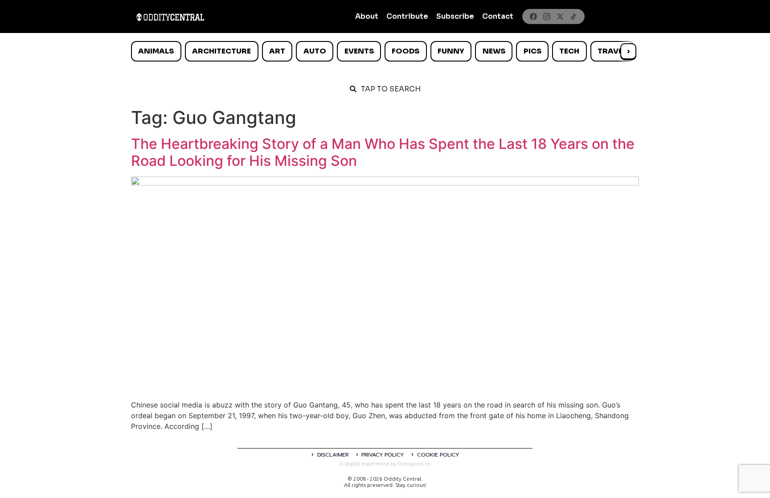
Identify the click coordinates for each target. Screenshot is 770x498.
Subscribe (455, 16)
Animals (156, 51)
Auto (314, 51)
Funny (451, 51)
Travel (612, 51)
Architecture (221, 51)
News (494, 51)
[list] (385, 51)
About (366, 16)
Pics (532, 51)
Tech (569, 51)
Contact (497, 16)
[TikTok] (573, 16)
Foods (405, 51)
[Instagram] (546, 16)
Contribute (407, 16)
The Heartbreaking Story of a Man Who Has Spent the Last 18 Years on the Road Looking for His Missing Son (383, 152)
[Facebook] (533, 16)
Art (277, 51)
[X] (560, 16)
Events (359, 51)
